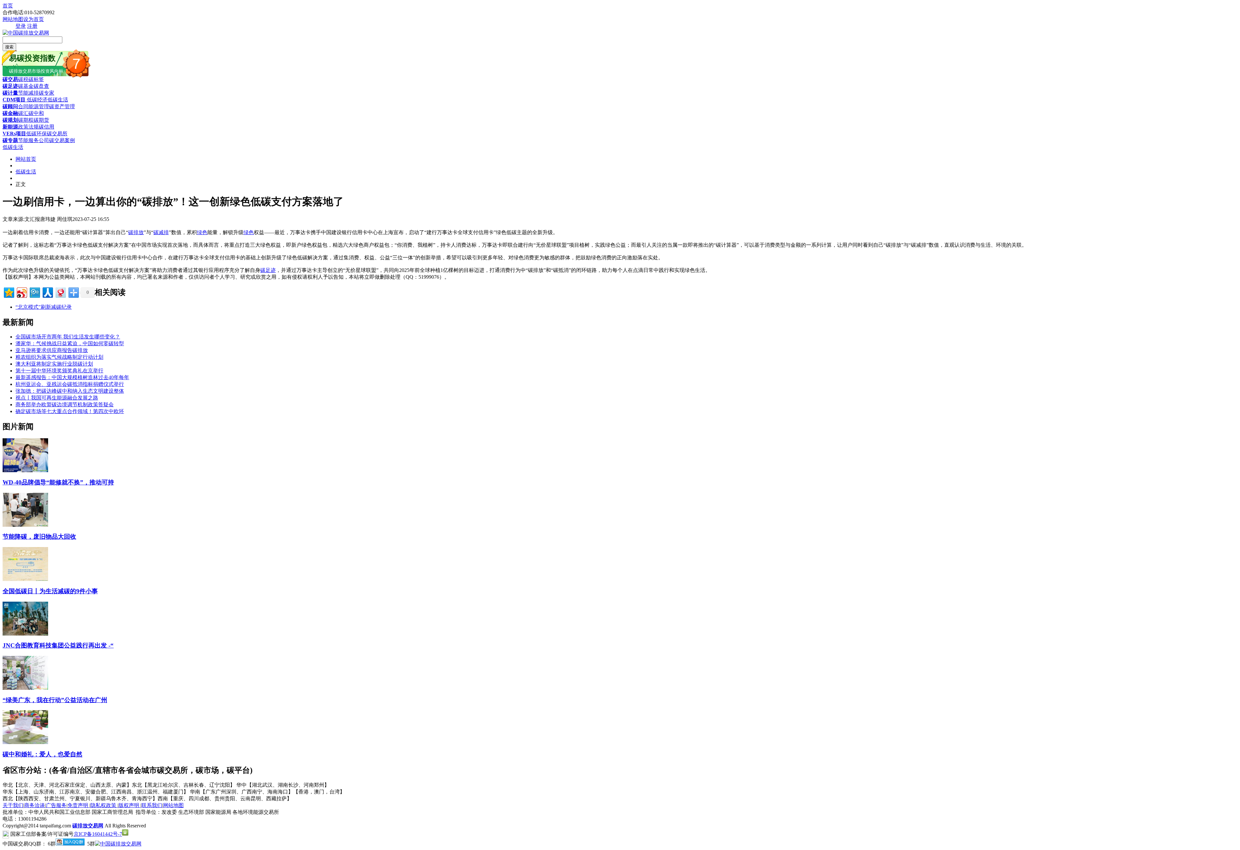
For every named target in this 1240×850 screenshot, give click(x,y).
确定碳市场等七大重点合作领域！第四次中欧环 (70, 411)
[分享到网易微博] (60, 292)
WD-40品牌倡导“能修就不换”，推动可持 (58, 482)
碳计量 (10, 93)
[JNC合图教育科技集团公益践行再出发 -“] (25, 634)
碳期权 (26, 120)
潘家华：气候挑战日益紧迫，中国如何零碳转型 (70, 343)
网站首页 (26, 159)
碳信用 (46, 127)
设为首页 (33, 19)
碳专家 (46, 93)
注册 (32, 26)
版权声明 (129, 805)
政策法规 (28, 127)
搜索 (9, 47)
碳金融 (10, 113)
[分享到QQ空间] (9, 292)
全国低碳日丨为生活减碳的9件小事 (50, 591)
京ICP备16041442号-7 (98, 834)
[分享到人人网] (47, 292)
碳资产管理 (62, 106)
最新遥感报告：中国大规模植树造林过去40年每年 (72, 377)
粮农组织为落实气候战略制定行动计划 (59, 357)
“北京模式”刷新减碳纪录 (44, 307)
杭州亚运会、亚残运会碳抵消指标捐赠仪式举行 (70, 384)
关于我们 (13, 805)
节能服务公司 (33, 140)
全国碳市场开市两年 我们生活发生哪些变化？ (68, 336)
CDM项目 (14, 99)
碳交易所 (57, 133)
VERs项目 (14, 133)
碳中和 (36, 113)
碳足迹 (10, 86)
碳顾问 (10, 106)
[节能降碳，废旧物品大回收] (25, 525)
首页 (8, 5)
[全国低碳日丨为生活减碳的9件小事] (25, 579)
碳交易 (10, 79)
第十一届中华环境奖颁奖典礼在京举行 (59, 370)
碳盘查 (41, 86)
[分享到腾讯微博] (34, 292)
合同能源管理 (33, 106)
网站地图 (13, 19)
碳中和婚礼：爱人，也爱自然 (42, 754)
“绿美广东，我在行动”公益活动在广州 (55, 700)
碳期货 (41, 120)
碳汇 (23, 113)
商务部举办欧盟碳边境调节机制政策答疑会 (65, 404)
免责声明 (78, 805)
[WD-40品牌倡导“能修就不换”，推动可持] (25, 470)
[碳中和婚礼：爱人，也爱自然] (25, 742)
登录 (21, 26)
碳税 (23, 79)
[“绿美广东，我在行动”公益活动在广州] (25, 688)
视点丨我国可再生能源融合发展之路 (57, 397)
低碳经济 (36, 99)
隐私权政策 (104, 805)
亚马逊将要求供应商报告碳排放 (52, 350)
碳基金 (26, 86)
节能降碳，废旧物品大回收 (39, 536)
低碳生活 (57, 99)
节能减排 (28, 93)
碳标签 (36, 79)
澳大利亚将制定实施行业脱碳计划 (54, 364)
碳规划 (10, 120)
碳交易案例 (62, 140)
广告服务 (56, 805)
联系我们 (151, 805)
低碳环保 (36, 133)
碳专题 (10, 140)
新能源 (10, 127)
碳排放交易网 (87, 825)
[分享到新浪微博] (21, 292)
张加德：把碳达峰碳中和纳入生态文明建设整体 (70, 391)
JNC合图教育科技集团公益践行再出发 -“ (58, 645)
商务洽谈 (34, 805)
